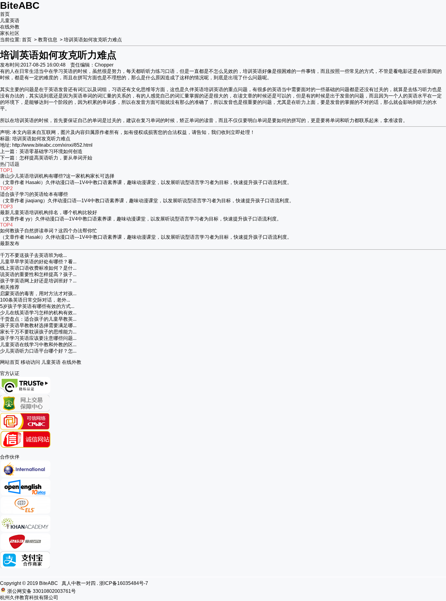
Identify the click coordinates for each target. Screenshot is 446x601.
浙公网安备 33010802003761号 (41, 591)
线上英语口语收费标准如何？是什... (38, 268)
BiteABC (19, 5)
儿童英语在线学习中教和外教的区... (38, 344)
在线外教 (9, 26)
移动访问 (30, 362)
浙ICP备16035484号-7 (123, 583)
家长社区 (9, 33)
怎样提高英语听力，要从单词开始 (55, 157)
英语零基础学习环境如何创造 (51, 151)
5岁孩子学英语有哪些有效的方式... (37, 306)
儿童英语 (9, 20)
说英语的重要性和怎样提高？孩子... (38, 274)
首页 (5, 14)
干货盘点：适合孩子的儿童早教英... (38, 319)
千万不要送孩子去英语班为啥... (33, 255)
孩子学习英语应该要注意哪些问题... (38, 338)
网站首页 (9, 362)
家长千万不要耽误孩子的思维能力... (38, 331)
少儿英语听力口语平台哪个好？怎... (38, 350)
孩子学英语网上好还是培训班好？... (38, 280)
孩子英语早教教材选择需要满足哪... (38, 325)
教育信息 (47, 39)
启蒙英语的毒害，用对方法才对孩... (38, 293)
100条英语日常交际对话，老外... (35, 299)
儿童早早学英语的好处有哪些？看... (38, 261)
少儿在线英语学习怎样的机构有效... (38, 312)
